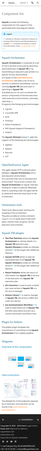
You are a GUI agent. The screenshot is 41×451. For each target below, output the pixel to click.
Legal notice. (32, 425)
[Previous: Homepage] (3, 419)
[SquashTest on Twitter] (7, 441)
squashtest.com (7, 431)
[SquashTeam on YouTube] (11, 441)
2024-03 (23, 3)
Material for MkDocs (19, 428)
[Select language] (32, 2)
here (11, 44)
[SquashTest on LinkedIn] (15, 441)
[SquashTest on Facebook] (3, 441)
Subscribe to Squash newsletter (14, 437)
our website (24, 46)
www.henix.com (7, 434)
